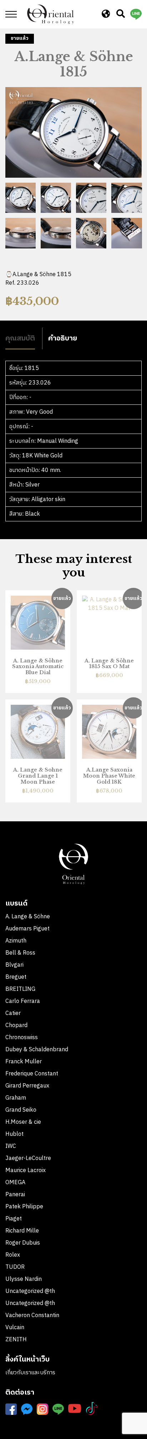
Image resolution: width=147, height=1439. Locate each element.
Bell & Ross (20, 953)
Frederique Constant (31, 1074)
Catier (13, 1013)
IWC (10, 1146)
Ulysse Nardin (23, 1279)
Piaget (13, 1219)
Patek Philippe (24, 1207)
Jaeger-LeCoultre (28, 1158)
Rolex (12, 1255)
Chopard (16, 1025)
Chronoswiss (21, 1037)
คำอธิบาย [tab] (62, 338)
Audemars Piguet (27, 929)
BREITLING (20, 989)
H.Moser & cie (23, 1122)
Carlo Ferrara (22, 1001)
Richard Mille (22, 1231)
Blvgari (14, 965)
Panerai (15, 1194)
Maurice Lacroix (25, 1170)
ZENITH (16, 1339)
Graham (15, 1098)
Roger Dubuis (22, 1243)
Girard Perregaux (27, 1086)
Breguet (15, 977)
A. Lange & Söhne (27, 917)
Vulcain (14, 1327)
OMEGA (15, 1182)
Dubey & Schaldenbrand (36, 1049)
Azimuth (15, 941)
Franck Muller (23, 1062)
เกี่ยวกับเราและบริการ (30, 1373)
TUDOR (15, 1267)
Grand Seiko (20, 1110)
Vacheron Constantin (33, 1315)
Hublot (14, 1134)
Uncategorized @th (30, 1291)
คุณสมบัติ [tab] (20, 338)
